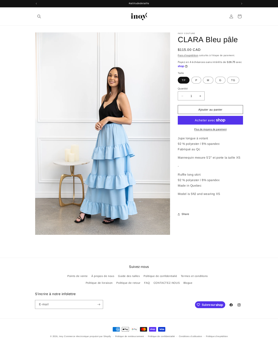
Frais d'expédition (188, 55)
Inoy (61, 336)
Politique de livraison (99, 282)
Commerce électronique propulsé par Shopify (87, 336)
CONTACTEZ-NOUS (167, 282)
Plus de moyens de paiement (210, 129)
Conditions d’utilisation (190, 336)
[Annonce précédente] (36, 3)
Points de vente (77, 276)
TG (233, 80)
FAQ (147, 282)
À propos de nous (102, 276)
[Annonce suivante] (242, 3)
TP (184, 80)
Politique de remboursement (129, 336)
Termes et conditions (194, 276)
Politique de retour (128, 282)
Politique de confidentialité (161, 336)
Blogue (188, 282)
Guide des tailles (129, 276)
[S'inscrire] (99, 304)
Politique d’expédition (217, 336)
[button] (39, 16)
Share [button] (185, 214)
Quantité (183, 88)
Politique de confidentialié (160, 276)
